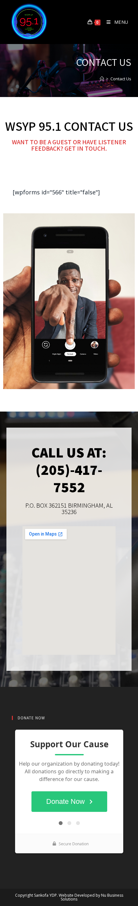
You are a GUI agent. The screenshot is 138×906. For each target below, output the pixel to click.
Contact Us (120, 79)
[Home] (102, 79)
